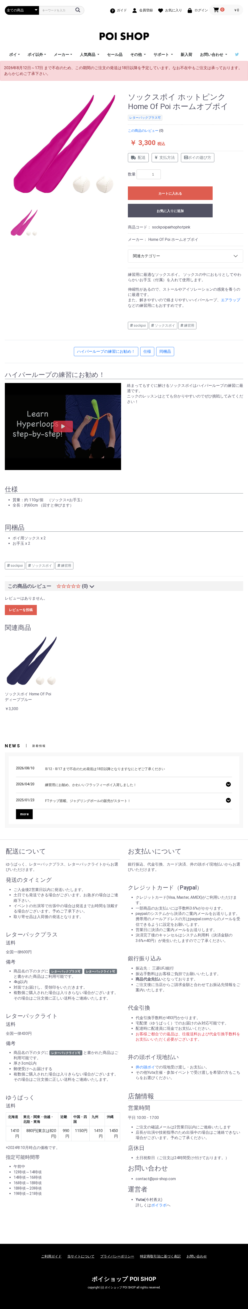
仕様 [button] (147, 351)
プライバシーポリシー (117, 1256)
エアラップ (230, 300)
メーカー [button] (61, 54)
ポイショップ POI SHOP (124, 1279)
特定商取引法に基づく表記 (160, 1256)
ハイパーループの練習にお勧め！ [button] (106, 351)
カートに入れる (170, 193)
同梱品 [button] (165, 351)
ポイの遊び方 (199, 157)
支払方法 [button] (167, 157)
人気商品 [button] (88, 54)
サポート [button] (162, 54)
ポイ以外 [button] (35, 54)
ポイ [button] (13, 54)
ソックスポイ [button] (164, 325)
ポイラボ (159, 1205)
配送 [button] (142, 157)
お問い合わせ (196, 1256)
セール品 (115, 54)
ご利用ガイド (51, 1256)
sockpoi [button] (139, 325)
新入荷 (186, 54)
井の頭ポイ (145, 1067)
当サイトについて (80, 1256)
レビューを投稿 (21, 610)
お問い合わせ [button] (212, 54)
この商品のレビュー (143, 130)
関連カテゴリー (146, 256)
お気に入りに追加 (170, 211)
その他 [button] (136, 54)
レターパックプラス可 (145, 117)
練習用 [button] (188, 325)
